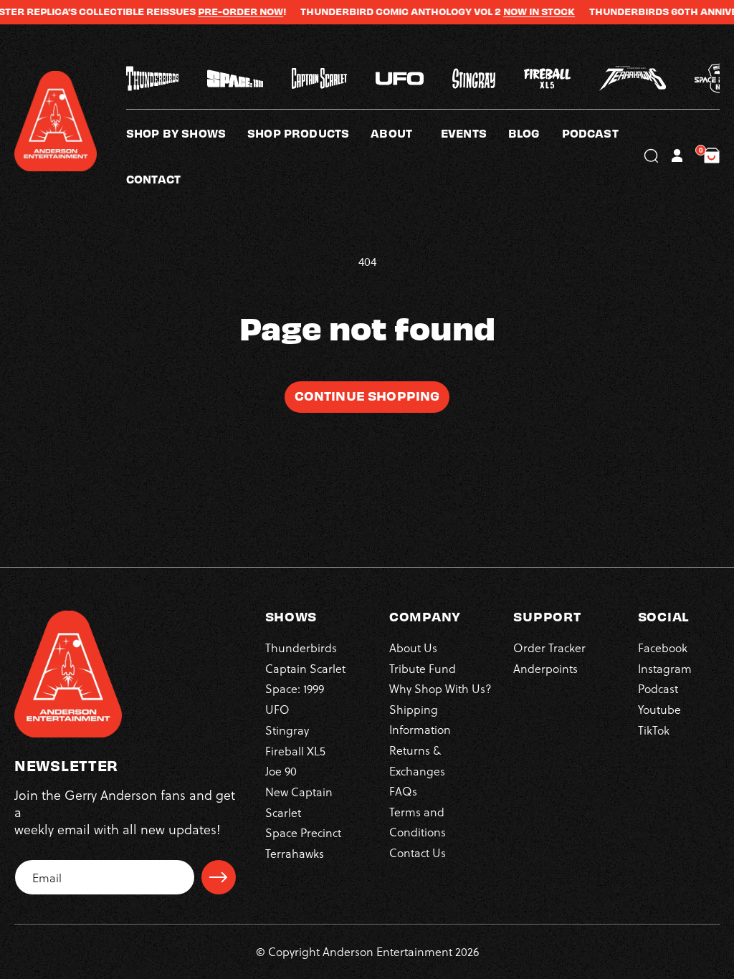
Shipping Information (420, 719)
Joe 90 (281, 771)
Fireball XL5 (295, 750)
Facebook (662, 647)
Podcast (658, 688)
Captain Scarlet (305, 668)
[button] (406, 133)
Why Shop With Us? (440, 688)
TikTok (653, 730)
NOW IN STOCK (520, 11)
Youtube (659, 709)
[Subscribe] (218, 877)
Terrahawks (294, 853)
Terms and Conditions (417, 821)
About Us (413, 647)
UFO (277, 709)
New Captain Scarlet (299, 801)
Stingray (287, 730)
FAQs (403, 791)
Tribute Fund (422, 668)
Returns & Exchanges (417, 760)
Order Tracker (549, 647)
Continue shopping (367, 395)
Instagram (665, 668)
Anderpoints (545, 668)
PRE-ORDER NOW (221, 11)
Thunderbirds (301, 647)
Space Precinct (303, 832)
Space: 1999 (294, 688)
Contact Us (417, 852)
